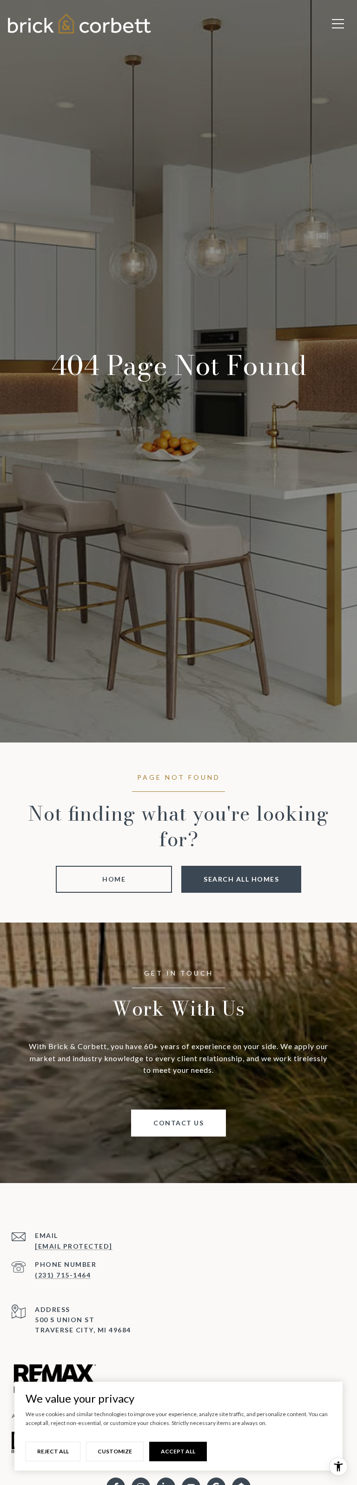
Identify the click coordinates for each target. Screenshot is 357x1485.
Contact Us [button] (178, 1123)
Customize (115, 1451)
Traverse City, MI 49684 (83, 1330)
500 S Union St (64, 1320)
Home (114, 879)
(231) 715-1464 (63, 1275)
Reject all (53, 1451)
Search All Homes (241, 879)
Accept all (178, 1451)
